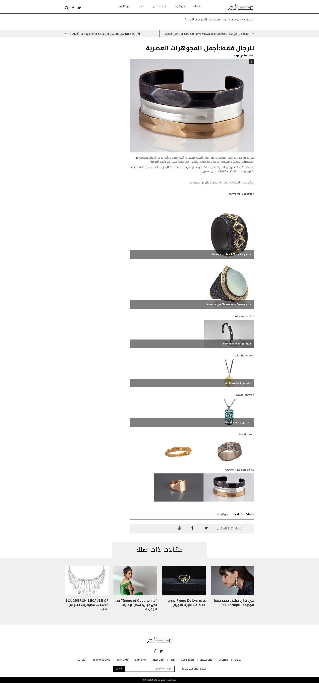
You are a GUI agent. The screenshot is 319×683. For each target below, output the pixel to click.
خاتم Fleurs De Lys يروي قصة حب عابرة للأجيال (187, 603)
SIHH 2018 (122, 660)
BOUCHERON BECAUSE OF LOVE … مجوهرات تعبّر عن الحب (86, 605)
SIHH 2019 (141, 660)
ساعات (197, 6)
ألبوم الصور (125, 6)
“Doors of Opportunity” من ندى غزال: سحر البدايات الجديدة (136, 605)
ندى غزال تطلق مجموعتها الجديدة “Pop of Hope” (234, 603)
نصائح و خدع (187, 660)
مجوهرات (180, 6)
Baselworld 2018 (101, 660)
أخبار (142, 6)
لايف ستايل (159, 6)
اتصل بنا (82, 660)
